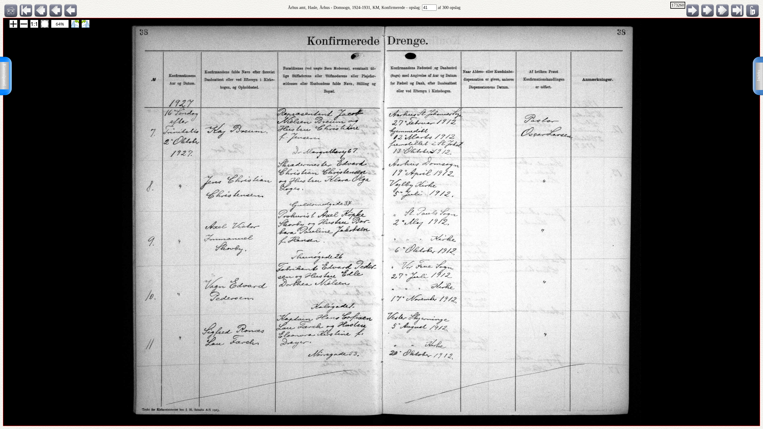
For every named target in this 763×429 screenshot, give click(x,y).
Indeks (758, 75)
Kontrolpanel (4, 75)
